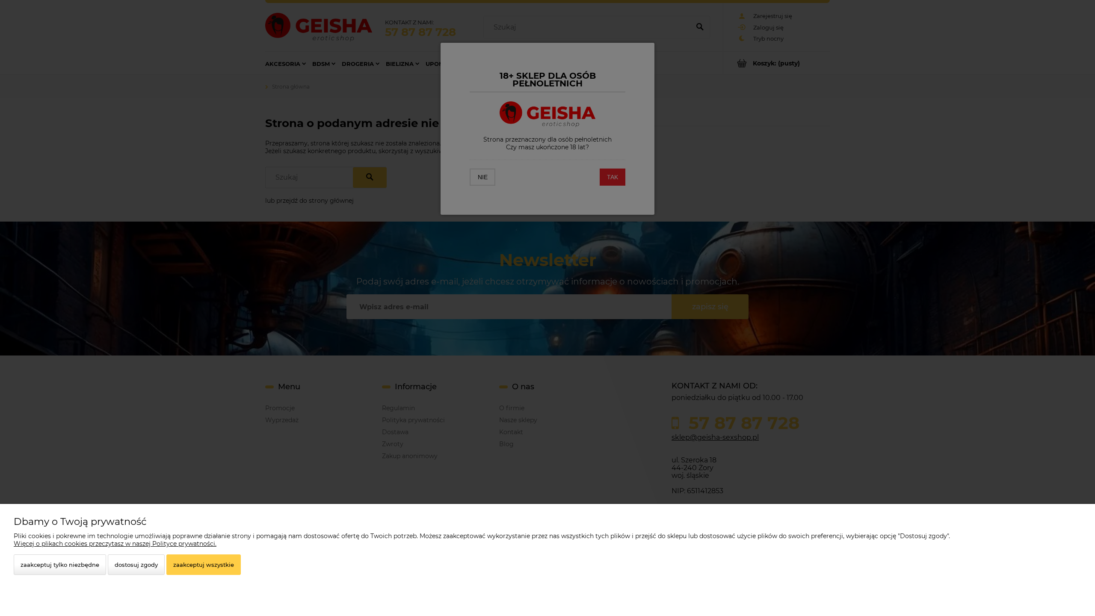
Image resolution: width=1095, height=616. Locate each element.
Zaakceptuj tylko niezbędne (60, 564)
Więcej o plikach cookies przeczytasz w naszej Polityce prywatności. (115, 544)
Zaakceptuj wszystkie (203, 564)
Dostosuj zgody (136, 564)
